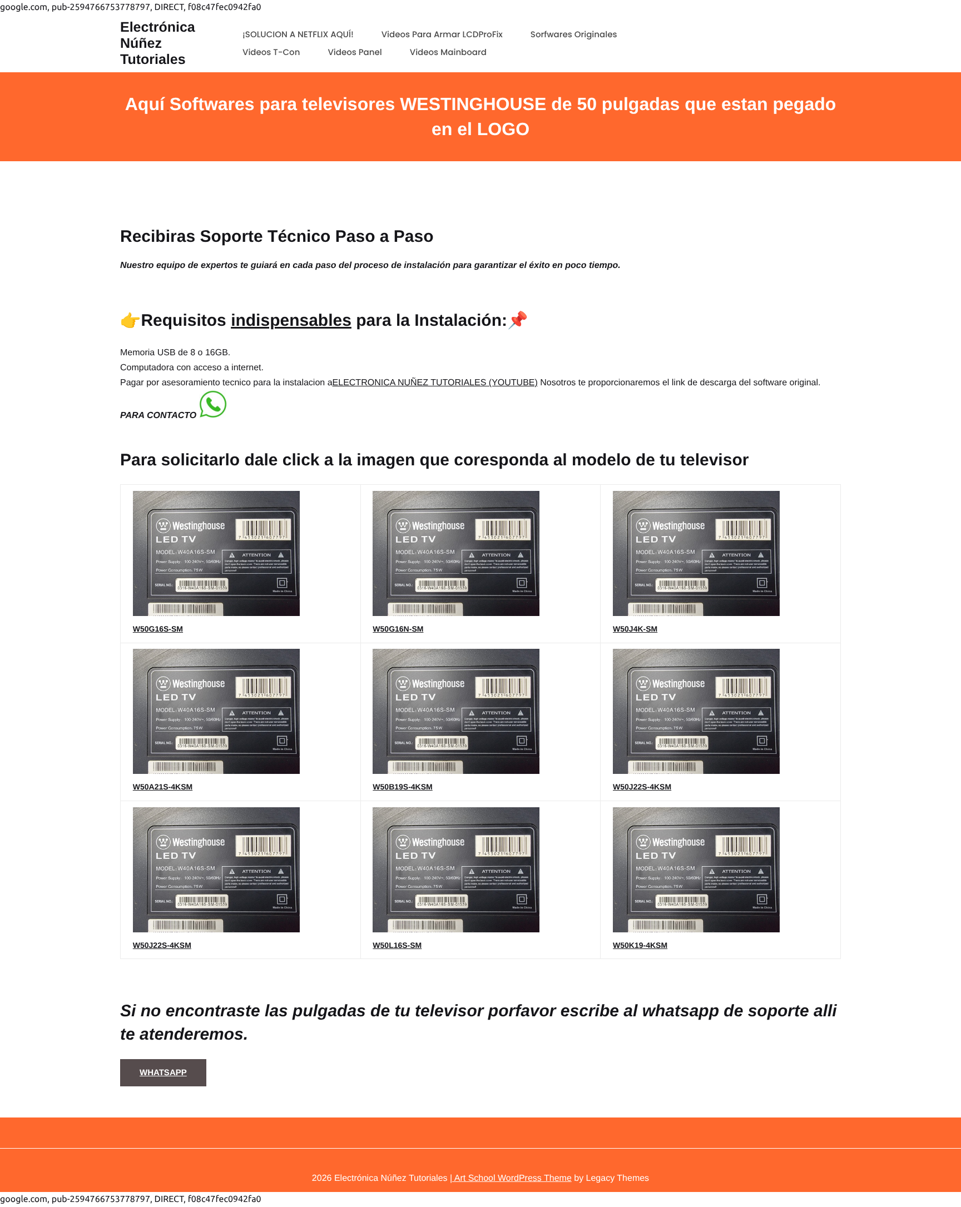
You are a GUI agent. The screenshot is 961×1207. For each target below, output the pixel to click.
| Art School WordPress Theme (511, 1178)
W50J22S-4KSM (642, 786)
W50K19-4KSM (640, 945)
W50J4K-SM (635, 628)
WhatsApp (163, 1072)
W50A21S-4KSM (162, 786)
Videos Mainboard (448, 52)
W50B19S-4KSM (402, 786)
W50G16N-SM (398, 628)
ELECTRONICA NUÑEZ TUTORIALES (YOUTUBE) (435, 383)
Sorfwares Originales (574, 35)
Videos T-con (271, 52)
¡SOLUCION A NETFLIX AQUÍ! (298, 35)
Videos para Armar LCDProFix (442, 35)
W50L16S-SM (397, 945)
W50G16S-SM (158, 628)
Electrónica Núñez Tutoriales (157, 43)
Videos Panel (355, 52)
